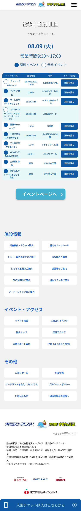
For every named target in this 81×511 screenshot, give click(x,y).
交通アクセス (59, 332)
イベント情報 (21, 320)
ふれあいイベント (59, 320)
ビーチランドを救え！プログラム (21, 384)
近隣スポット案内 (21, 343)
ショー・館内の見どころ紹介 (22, 257)
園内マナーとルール (59, 245)
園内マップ (21, 332)
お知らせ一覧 (21, 372)
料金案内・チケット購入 (21, 245)
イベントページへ (39, 194)
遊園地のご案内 (59, 268)
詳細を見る (69, 83)
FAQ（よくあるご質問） (59, 343)
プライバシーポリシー (59, 384)
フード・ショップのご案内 (22, 291)
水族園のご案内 (59, 257)
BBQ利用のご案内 (21, 280)
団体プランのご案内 (59, 280)
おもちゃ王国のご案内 (21, 268)
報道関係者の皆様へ (59, 396)
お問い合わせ (21, 396)
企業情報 (59, 372)
